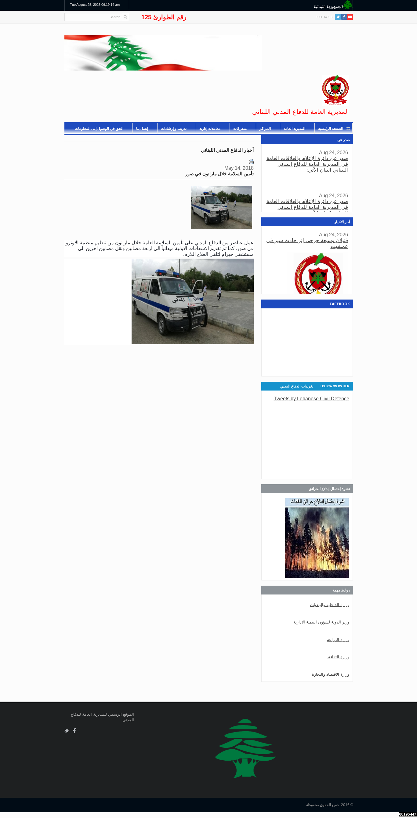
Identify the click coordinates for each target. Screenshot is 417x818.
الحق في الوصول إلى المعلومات (99, 128)
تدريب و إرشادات (174, 128)
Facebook (74, 730)
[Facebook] (344, 17)
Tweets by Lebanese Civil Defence (311, 398)
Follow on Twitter (335, 386)
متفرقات (240, 128)
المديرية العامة (294, 128)
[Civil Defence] (335, 90)
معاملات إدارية (209, 128)
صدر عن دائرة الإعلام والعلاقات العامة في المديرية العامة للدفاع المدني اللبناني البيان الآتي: (307, 164)
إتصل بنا (142, 128)
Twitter (338, 17)
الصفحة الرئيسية (330, 128)
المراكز (265, 128)
